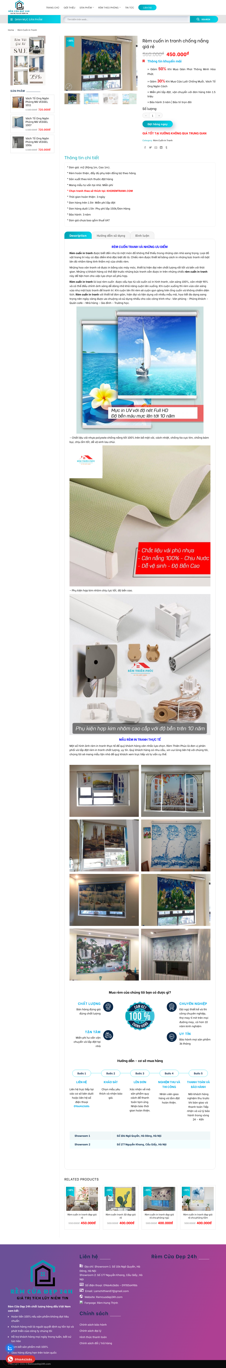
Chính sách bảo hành (93, 1324)
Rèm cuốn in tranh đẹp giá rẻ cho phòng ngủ (159, 1216)
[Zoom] (69, 86)
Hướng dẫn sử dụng (111, 235)
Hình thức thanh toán (93, 1337)
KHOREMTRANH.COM (120, 190)
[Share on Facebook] (145, 147)
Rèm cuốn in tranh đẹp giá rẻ (82, 1216)
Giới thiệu (69, 7)
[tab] (78, 235)
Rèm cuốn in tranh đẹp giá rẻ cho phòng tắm (197, 1216)
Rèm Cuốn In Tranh (27, 29)
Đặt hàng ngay (158, 124)
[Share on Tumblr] (166, 147)
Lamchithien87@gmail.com (111, 1291)
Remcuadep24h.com (109, 1297)
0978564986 (129, 1285)
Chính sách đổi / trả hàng (96, 1343)
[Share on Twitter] (150, 147)
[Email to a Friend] (156, 147)
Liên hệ (147, 7)
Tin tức (129, 7)
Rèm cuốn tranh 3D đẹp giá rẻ (121, 1216)
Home (11, 29)
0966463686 (111, 1285)
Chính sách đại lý (90, 1330)
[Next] (132, 63)
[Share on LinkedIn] (161, 147)
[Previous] (70, 63)
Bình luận (142, 235)
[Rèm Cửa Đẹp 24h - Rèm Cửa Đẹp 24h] (24, 7)
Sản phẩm (86, 7)
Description (78, 235)
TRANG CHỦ (52, 7)
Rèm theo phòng (108, 7)
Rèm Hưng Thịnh (107, 1302)
